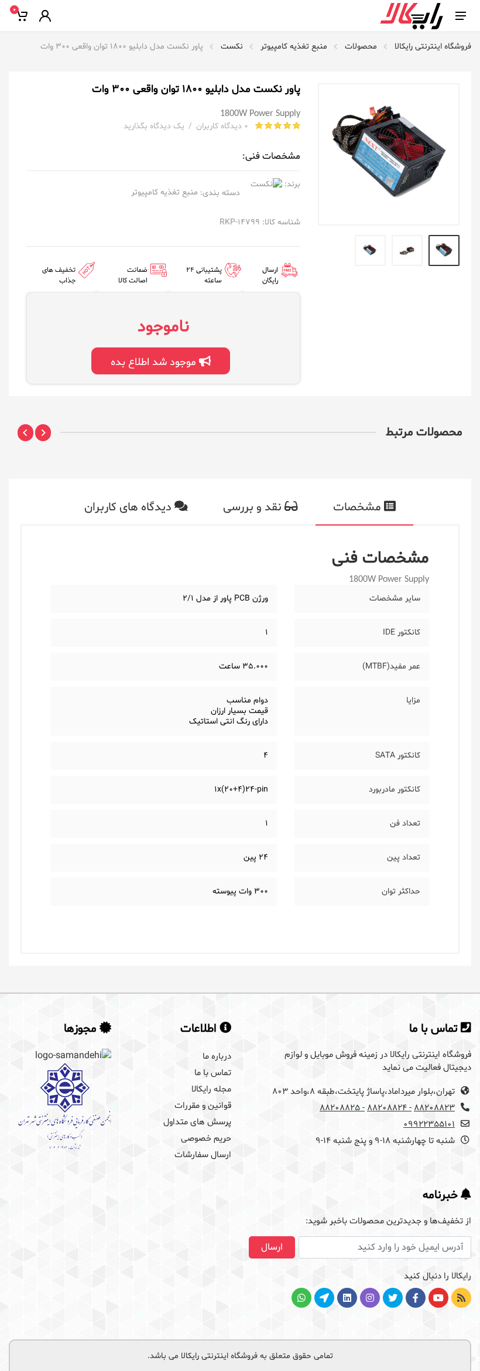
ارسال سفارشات (202, 1155)
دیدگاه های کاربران (129, 507)
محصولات (361, 46)
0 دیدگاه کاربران (222, 126)
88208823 (434, 1108)
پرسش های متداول (197, 1122)
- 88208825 (342, 1108)
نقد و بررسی (253, 507)
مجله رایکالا (211, 1089)
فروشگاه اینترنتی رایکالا (433, 46)
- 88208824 (389, 1108)
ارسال (272, 1247)
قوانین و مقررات (202, 1106)
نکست (232, 46)
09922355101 (429, 1124)
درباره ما (217, 1057)
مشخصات (358, 507)
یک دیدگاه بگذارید (154, 126)
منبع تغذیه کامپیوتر (293, 46)
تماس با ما (212, 1073)
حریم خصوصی (206, 1139)
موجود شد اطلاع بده (155, 362)
